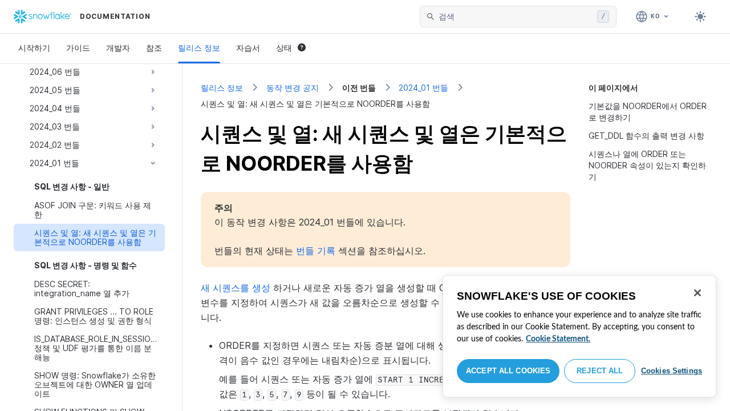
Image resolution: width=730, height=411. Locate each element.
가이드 (78, 48)
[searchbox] (516, 16)
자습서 (248, 48)
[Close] (697, 292)
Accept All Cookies (508, 370)
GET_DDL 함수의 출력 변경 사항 (646, 135)
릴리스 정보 (199, 48)
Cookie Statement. (558, 339)
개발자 (118, 48)
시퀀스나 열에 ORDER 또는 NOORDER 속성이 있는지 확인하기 (647, 165)
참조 (154, 48)
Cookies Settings (671, 370)
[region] (579, 336)
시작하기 (34, 48)
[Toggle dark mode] (700, 16)
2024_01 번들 (423, 87)
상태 (284, 48)
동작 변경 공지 (292, 87)
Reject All (600, 370)
